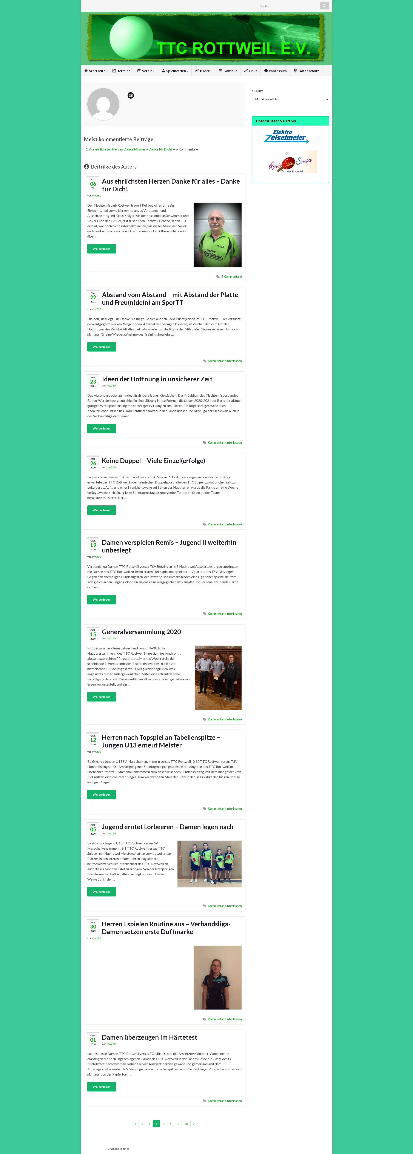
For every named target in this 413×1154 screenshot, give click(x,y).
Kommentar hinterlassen (225, 361)
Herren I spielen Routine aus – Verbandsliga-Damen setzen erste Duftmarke (166, 927)
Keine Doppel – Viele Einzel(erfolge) (153, 460)
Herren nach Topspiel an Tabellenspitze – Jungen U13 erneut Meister (161, 741)
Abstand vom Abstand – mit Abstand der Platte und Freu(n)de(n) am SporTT (170, 298)
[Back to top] (403, 1144)
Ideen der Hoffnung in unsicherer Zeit (157, 379)
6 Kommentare (231, 276)
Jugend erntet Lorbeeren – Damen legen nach (168, 826)
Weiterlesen (102, 248)
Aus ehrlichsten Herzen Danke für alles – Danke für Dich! (130, 149)
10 (186, 1123)
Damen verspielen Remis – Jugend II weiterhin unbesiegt (169, 546)
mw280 (96, 195)
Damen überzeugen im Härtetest (149, 1037)
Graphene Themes (118, 1148)
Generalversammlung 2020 (141, 631)
